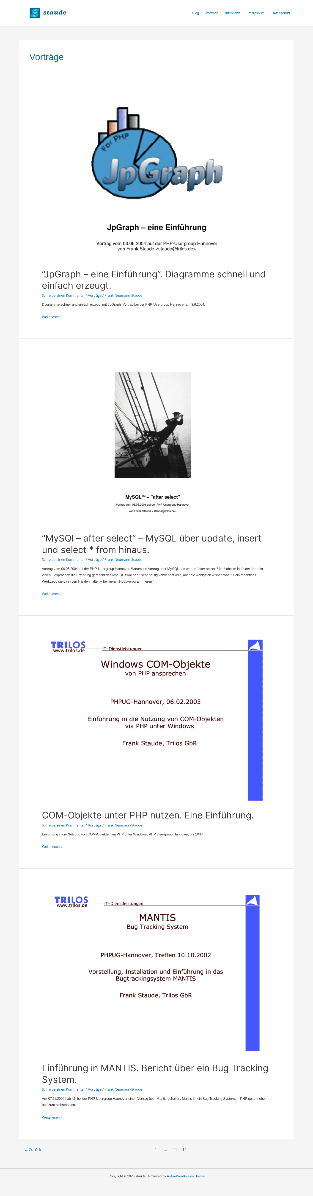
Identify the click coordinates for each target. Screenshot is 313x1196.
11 (175, 1149)
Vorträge (212, 13)
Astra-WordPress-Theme (186, 1176)
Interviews (233, 13)
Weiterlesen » (52, 317)
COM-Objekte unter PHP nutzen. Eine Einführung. (148, 815)
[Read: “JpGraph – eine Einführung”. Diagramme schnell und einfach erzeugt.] (156, 177)
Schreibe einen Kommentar (63, 295)
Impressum (256, 13)
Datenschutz (281, 13)
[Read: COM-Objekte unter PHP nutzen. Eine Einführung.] (156, 718)
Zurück (33, 1149)
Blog (195, 13)
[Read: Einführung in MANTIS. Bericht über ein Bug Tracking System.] (156, 971)
